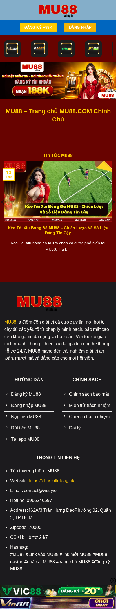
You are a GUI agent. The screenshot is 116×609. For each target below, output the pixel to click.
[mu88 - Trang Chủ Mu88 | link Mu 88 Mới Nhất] (58, 10)
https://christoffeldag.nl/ (51, 480)
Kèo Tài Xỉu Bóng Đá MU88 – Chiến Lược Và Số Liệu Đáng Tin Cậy (58, 230)
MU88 (10, 322)
